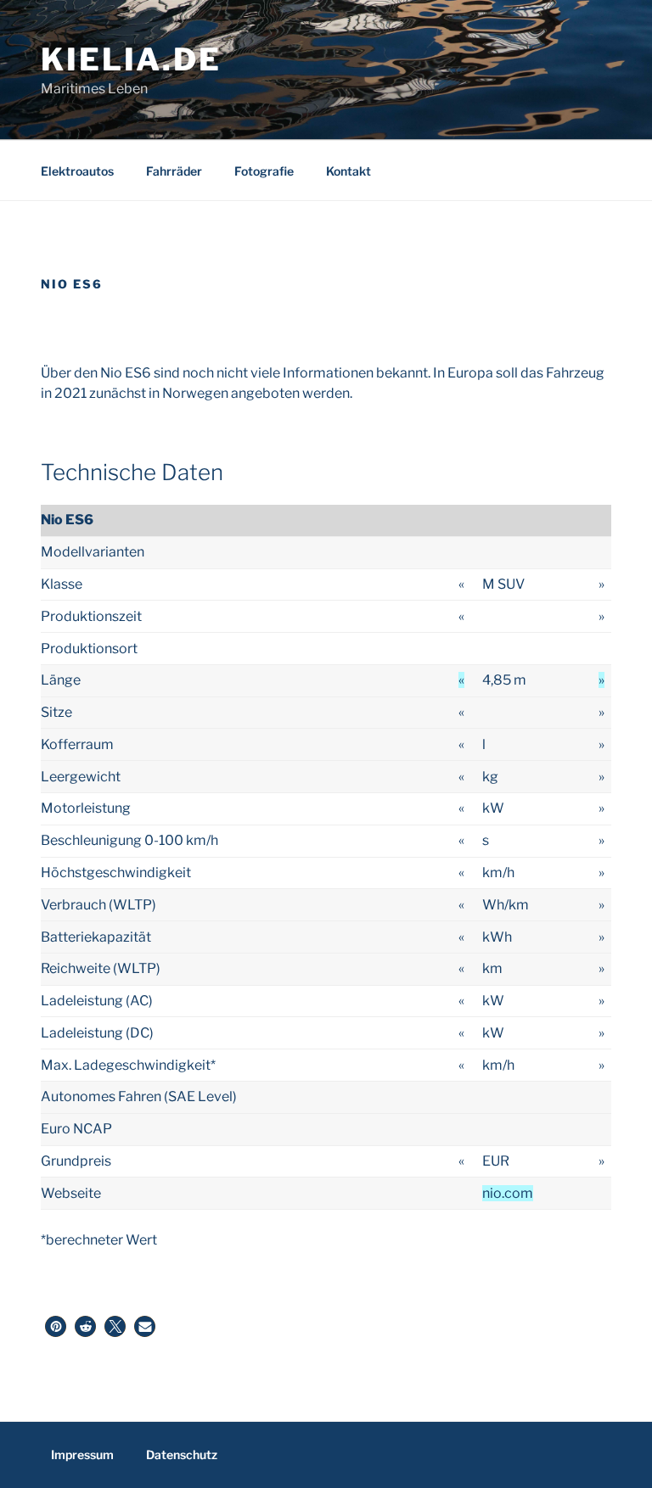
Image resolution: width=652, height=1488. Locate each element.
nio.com (507, 1193)
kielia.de (131, 59)
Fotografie (264, 171)
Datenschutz (181, 1454)
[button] (55, 1326)
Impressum (82, 1454)
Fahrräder (174, 171)
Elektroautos (77, 171)
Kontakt (348, 171)
